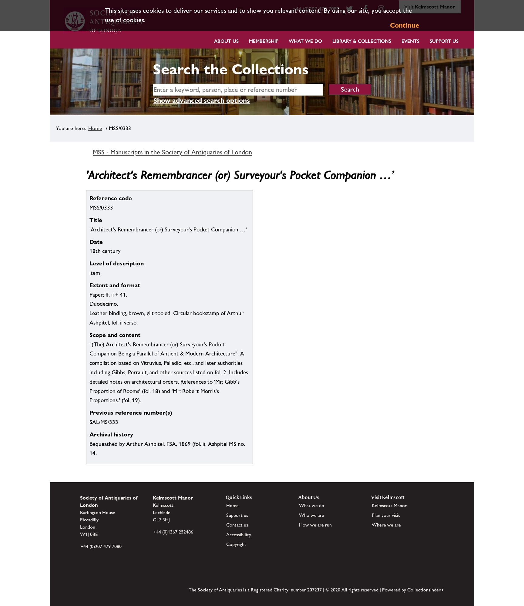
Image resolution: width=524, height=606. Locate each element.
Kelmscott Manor (389, 505)
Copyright (236, 544)
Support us (237, 515)
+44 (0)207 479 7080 (101, 546)
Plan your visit (386, 515)
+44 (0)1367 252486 (173, 532)
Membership (263, 41)
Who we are (311, 515)
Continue (404, 25)
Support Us (444, 41)
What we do (305, 41)
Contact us (237, 525)
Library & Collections (361, 41)
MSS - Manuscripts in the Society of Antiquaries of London (172, 152)
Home (95, 128)
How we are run (315, 525)
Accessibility (238, 534)
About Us (226, 41)
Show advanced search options (201, 100)
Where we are (386, 525)
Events (410, 41)
